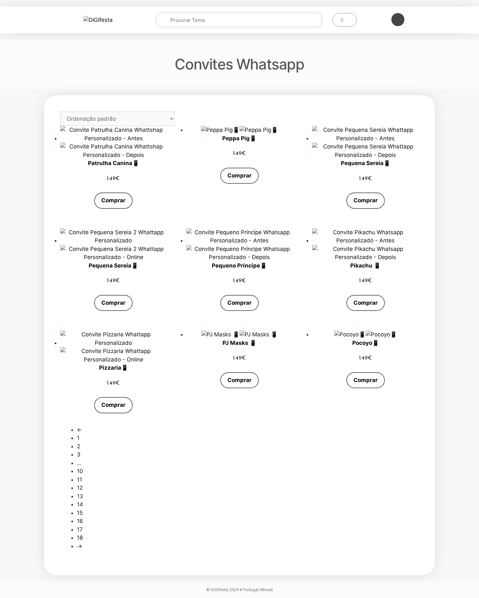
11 (79, 479)
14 (80, 504)
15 (80, 513)
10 (80, 471)
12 (80, 487)
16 (80, 521)
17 (80, 529)
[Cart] (344, 20)
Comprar (113, 200)
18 (80, 537)
